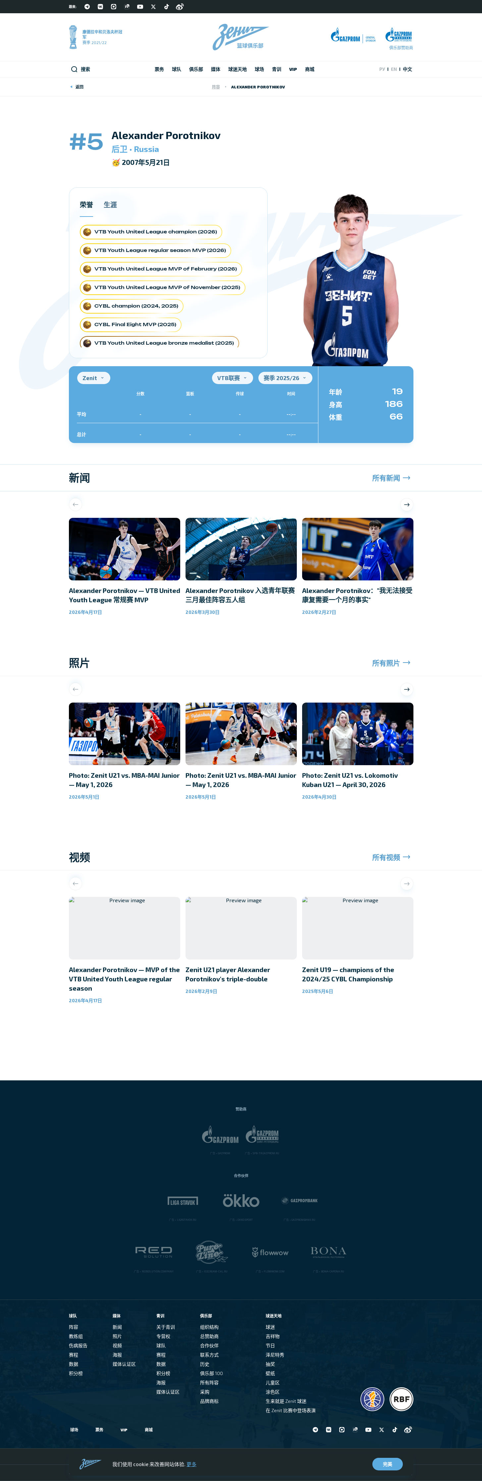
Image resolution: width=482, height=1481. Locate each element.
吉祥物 (273, 1336)
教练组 (76, 1336)
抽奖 (270, 1364)
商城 (149, 1429)
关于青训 (165, 1327)
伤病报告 (78, 1345)
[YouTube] (140, 6)
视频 (117, 1345)
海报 (117, 1355)
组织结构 (209, 1327)
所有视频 (386, 857)
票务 (99, 1429)
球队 (161, 1345)
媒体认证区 (124, 1364)
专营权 (163, 1336)
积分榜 (76, 1373)
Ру (382, 69)
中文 (407, 69)
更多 (191, 1464)
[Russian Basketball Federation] (401, 1399)
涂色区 (273, 1392)
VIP (124, 1429)
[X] (153, 6)
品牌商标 (209, 1401)
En (394, 69)
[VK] (100, 6)
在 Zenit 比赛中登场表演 (291, 1410)
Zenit (89, 377)
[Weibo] (180, 6)
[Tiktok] (166, 6)
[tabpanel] (168, 288)
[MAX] (113, 6)
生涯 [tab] (110, 205)
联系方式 (209, 1355)
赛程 (73, 1355)
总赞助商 (209, 1336)
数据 (73, 1364)
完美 (387, 1464)
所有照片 (386, 663)
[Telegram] (87, 6)
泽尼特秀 (275, 1355)
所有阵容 (209, 1382)
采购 (204, 1392)
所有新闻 (386, 477)
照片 (117, 1336)
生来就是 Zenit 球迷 (286, 1401)
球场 (74, 1429)
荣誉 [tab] (86, 205)
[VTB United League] (372, 1399)
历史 (204, 1364)
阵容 (216, 86)
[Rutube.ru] (127, 6)
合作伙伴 (209, 1345)
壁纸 (270, 1373)
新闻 (117, 1327)
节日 (270, 1345)
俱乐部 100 (211, 1373)
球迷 (270, 1327)
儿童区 (273, 1382)
